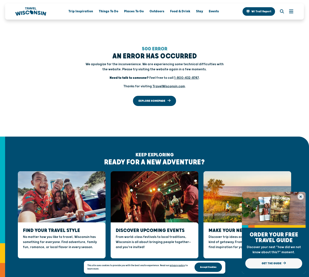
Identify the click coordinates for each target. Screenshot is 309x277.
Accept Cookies (208, 267)
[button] (259, 11)
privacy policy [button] (177, 265)
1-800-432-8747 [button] (186, 78)
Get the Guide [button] (272, 263)
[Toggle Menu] (289, 11)
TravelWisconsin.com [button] (168, 86)
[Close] (301, 197)
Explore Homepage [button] (152, 101)
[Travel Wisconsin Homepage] (30, 11)
